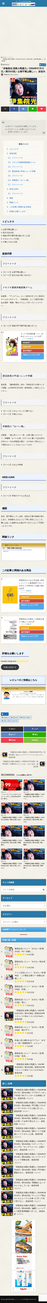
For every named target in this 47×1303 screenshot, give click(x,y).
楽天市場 (26, 351)
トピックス (12, 149)
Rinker (30, 338)
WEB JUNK (12, 189)
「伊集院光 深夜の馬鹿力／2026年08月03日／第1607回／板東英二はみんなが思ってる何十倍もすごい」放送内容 (30, 1119)
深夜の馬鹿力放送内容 (10, 721)
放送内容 (12, 153)
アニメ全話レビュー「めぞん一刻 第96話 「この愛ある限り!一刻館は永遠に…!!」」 (30, 975)
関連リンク (12, 202)
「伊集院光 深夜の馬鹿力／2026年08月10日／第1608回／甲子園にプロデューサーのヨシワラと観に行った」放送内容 (30, 1106)
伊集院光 (6, 717)
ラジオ (5, 714)
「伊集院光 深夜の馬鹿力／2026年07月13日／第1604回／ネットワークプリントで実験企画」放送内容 (30, 1158)
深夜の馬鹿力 (26, 717)
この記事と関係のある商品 (19, 207)
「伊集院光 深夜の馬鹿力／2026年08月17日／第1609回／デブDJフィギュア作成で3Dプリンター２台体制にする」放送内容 (30, 1094)
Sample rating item (8, 661)
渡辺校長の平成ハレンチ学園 (21, 171)
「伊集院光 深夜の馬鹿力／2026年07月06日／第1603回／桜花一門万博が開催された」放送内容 (30, 1170)
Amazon (26, 347)
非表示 (25, 144)
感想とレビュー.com (17, 1299)
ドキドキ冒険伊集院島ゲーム (21, 162)
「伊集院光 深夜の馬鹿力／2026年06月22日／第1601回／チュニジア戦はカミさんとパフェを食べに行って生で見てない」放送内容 (30, 1196)
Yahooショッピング (30, 355)
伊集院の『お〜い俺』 (19, 180)
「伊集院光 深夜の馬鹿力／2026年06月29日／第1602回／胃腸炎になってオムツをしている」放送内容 (30, 1183)
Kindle (25, 342)
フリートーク (15, 158)
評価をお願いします (16, 211)
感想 (10, 198)
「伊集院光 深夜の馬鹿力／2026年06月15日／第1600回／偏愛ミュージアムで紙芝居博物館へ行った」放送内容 (30, 1209)
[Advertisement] (23, 32)
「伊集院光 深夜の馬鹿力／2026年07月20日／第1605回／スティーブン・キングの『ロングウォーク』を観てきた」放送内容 (30, 1145)
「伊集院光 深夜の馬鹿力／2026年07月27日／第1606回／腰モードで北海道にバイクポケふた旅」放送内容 (30, 1132)
